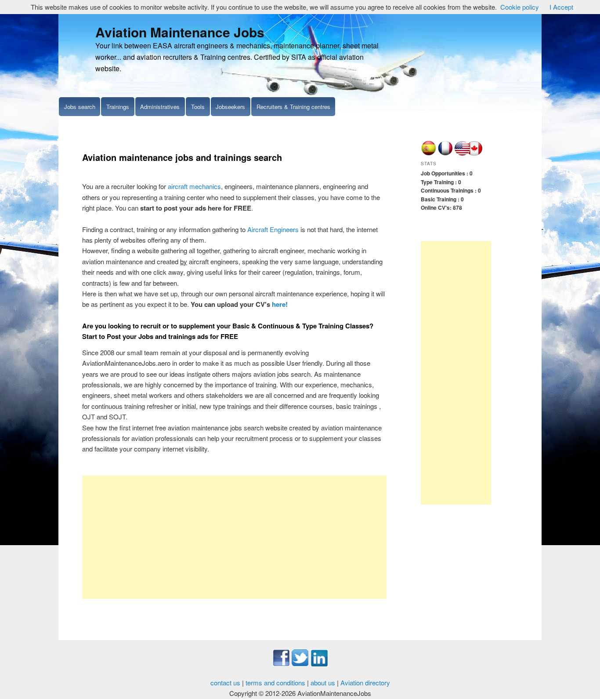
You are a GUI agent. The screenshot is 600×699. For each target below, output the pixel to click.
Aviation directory (365, 682)
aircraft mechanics (194, 186)
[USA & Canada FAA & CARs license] (468, 153)
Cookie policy (519, 6)
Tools (198, 106)
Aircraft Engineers (273, 229)
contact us (225, 682)
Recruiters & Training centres (293, 106)
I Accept (561, 6)
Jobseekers (230, 106)
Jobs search (79, 106)
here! (280, 304)
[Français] (445, 153)
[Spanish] (428, 153)
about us (323, 682)
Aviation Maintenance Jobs (179, 31)
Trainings (117, 106)
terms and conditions (275, 682)
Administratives (160, 106)
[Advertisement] (234, 537)
